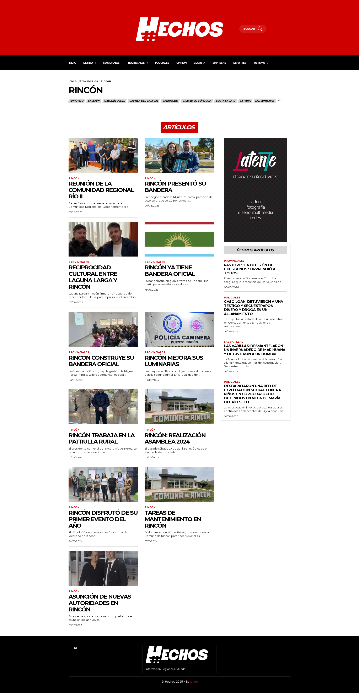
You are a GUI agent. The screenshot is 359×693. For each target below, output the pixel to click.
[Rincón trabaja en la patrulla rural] (103, 406)
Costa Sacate (225, 100)
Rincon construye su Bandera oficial (101, 361)
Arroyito (76, 100)
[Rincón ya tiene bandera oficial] (179, 239)
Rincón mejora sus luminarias (174, 361)
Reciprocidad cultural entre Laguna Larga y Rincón (93, 277)
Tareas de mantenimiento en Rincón (173, 519)
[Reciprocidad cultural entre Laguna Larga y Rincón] (103, 239)
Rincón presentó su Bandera (175, 186)
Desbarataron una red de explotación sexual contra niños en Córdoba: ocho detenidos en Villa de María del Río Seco (252, 394)
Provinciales (88, 81)
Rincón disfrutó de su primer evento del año (103, 519)
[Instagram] (75, 648)
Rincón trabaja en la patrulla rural (101, 438)
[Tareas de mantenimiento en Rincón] (179, 484)
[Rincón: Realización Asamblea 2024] (179, 406)
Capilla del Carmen (143, 100)
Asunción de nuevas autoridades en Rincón (100, 603)
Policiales (232, 297)
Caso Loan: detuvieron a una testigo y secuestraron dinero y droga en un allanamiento (253, 307)
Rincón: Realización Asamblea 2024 (175, 438)
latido (194, 681)
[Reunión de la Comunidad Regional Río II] (103, 155)
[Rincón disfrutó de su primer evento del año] (103, 484)
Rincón (74, 178)
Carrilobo (170, 100)
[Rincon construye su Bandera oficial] (103, 329)
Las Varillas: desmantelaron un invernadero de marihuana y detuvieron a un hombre (254, 350)
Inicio (73, 81)
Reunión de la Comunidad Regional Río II (101, 190)
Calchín (94, 100)
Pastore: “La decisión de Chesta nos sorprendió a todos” (249, 269)
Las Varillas (233, 341)
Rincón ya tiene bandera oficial (170, 270)
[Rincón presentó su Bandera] (179, 155)
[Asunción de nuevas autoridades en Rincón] (103, 568)
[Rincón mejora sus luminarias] (179, 329)
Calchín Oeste (114, 100)
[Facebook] (69, 648)
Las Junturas (264, 100)
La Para (245, 100)
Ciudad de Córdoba (196, 100)
